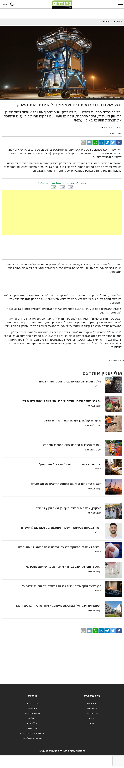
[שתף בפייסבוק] (119, 142)
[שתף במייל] (89, 142)
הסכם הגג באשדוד (32, 713)
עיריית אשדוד (32, 703)
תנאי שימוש (91, 703)
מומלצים (32, 696)
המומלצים (32, 718)
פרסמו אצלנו (92, 708)
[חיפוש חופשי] (12, 4)
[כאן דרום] (62, 4)
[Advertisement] (62, 212)
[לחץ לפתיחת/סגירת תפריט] (120, 4)
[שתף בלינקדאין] (101, 142)
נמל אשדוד (32, 708)
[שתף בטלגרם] (107, 142)
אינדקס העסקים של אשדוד (32, 738)
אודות (91, 723)
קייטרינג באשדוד (32, 728)
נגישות (91, 718)
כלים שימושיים (92, 696)
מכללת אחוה (32, 723)
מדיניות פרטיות (92, 713)
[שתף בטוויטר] (113, 142)
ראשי (6, 4)
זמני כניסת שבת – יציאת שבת (32, 733)
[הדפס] (83, 142)
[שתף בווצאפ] (95, 142)
